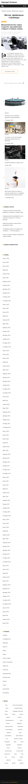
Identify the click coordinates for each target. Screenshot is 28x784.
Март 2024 (5, 370)
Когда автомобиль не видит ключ (14, 162)
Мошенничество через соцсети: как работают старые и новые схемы (12, 27)
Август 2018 (6, 608)
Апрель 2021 (6, 492)
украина (20, 760)
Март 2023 (5, 408)
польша (19, 747)
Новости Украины (8, 662)
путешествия (20, 751)
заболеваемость (10, 720)
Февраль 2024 (6, 373)
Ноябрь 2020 (6, 508)
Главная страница (6, 11)
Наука (4, 654)
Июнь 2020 (6, 527)
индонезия (20, 726)
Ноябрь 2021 (6, 466)
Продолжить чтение (10, 71)
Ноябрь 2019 (6, 554)
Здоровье (5, 643)
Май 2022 (5, 443)
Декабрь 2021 (6, 462)
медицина (7, 741)
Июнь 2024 (6, 358)
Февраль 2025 (6, 327)
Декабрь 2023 (6, 381)
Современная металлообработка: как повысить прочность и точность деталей (13, 217)
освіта (21, 741)
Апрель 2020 (6, 535)
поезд (8, 747)
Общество (4, 21)
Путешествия (6, 677)
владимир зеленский (18, 711)
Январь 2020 (6, 546)
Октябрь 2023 (6, 389)
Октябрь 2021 (6, 469)
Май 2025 (5, 316)
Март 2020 (5, 538)
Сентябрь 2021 (7, 473)
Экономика (6, 693)
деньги (21, 714)
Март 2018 (5, 623)
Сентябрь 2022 (7, 427)
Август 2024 (6, 350)
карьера (9, 732)
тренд (13, 757)
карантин (20, 729)
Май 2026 (5, 270)
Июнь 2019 (6, 569)
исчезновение (8, 729)
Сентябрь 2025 (7, 300)
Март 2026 (5, 277)
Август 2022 (6, 431)
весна (6, 711)
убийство (8, 760)
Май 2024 (5, 362)
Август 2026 (6, 258)
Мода (4, 650)
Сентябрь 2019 (7, 562)
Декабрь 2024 (6, 335)
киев (20, 732)
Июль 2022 (6, 435)
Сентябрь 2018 (7, 604)
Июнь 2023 (6, 396)
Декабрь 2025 (6, 289)
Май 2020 (5, 531)
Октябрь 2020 (6, 512)
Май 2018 (5, 615)
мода (15, 741)
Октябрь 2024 (6, 343)
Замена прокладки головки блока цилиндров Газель (12, 224)
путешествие (8, 751)
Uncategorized (6, 639)
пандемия (8, 744)
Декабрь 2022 (6, 416)
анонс (7, 708)
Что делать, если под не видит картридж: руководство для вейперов (13, 138)
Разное (7, 113)
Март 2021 (5, 496)
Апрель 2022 (6, 446)
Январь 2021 (6, 504)
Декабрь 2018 (6, 592)
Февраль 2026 (6, 281)
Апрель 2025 (6, 320)
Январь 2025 (6, 331)
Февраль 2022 (6, 454)
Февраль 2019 (6, 585)
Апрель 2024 (6, 366)
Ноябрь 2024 (6, 339)
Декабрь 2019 (6, 550)
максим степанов (18, 738)
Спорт (4, 685)
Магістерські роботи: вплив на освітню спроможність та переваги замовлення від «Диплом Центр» (14, 193)
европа (8, 717)
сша (6, 757)
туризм (21, 757)
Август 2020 (6, 519)
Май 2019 (5, 573)
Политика (5, 669)
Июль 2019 (6, 565)
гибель (13, 714)
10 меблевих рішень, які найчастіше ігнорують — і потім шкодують (12, 229)
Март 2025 (5, 323)
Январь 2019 (6, 588)
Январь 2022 (6, 458)
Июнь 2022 (6, 439)
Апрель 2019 (6, 577)
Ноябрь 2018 (6, 596)
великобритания (18, 708)
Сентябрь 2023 (7, 393)
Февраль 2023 (6, 412)
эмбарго (22, 763)
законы (8, 723)
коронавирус (8, 735)
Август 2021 (6, 477)
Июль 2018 (6, 611)
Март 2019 (5, 581)
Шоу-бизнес (6, 689)
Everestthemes (13, 782)
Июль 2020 (6, 523)
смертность (7, 754)
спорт (15, 754)
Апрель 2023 (6, 404)
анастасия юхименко (18, 705)
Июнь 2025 (6, 312)
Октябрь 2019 (6, 558)
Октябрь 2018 (6, 600)
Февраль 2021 (6, 500)
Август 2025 (6, 304)
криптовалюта (19, 735)
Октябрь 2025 (6, 297)
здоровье (19, 723)
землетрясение (9, 726)
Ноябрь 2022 (6, 419)
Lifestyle (5, 635)
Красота (5, 646)
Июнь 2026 (6, 266)
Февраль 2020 (6, 542)
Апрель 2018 (6, 619)
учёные (6, 763)
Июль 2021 (6, 481)
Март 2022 (5, 450)
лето (7, 738)
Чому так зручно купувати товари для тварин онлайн (13, 235)
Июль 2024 (6, 354)
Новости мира (7, 658)
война (6, 714)
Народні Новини (9, 2)
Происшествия (7, 673)
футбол (14, 763)
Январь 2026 (6, 285)
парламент (19, 744)
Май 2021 (5, 489)
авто (6, 705)
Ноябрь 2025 (6, 293)
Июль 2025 (6, 308)
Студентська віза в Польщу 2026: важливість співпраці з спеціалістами (13, 211)
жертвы (20, 717)
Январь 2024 (6, 377)
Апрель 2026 (6, 274)
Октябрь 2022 (6, 423)
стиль (22, 754)
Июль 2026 (6, 262)
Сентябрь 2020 (7, 515)
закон (21, 720)
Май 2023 (5, 400)
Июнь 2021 (6, 485)
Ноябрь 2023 (6, 385)
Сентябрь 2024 (7, 347)
